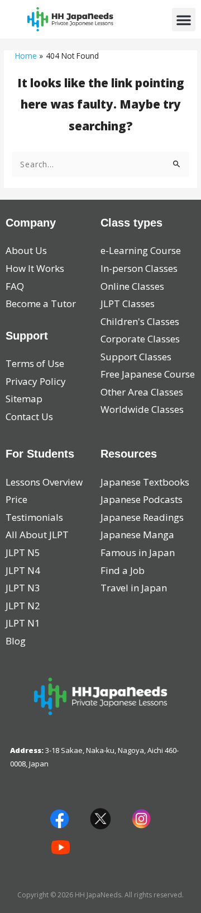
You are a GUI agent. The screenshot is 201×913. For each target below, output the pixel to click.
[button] (183, 19)
